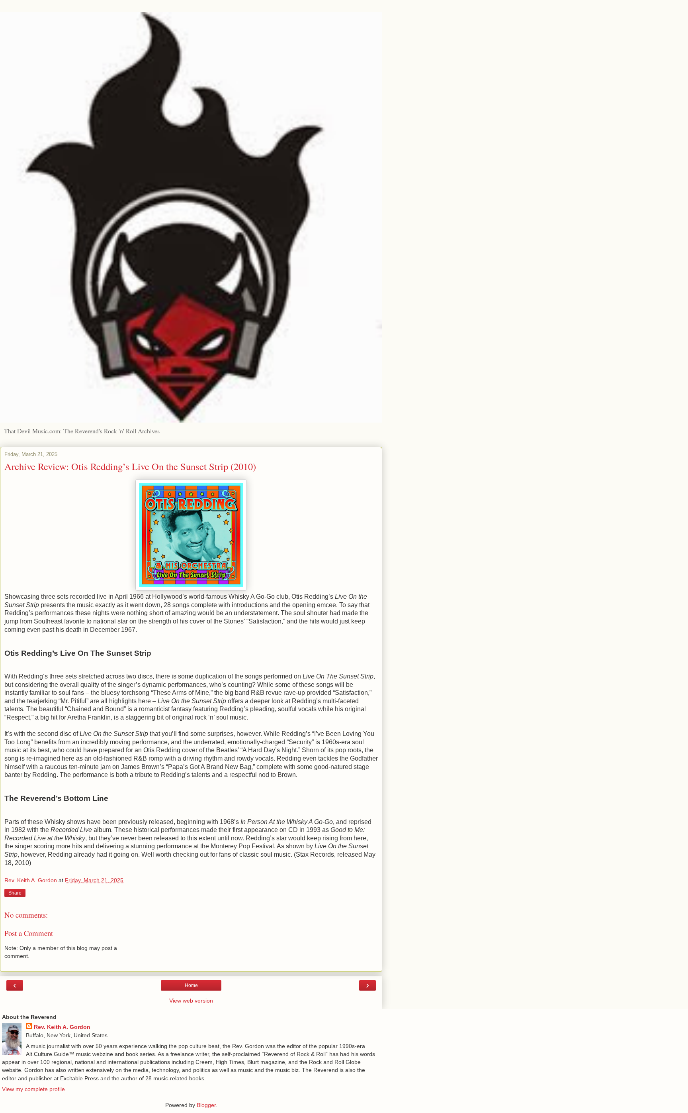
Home (191, 985)
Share (15, 893)
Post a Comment (28, 933)
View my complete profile (33, 1089)
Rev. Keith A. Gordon (62, 1027)
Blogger (206, 1105)
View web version (191, 1000)
